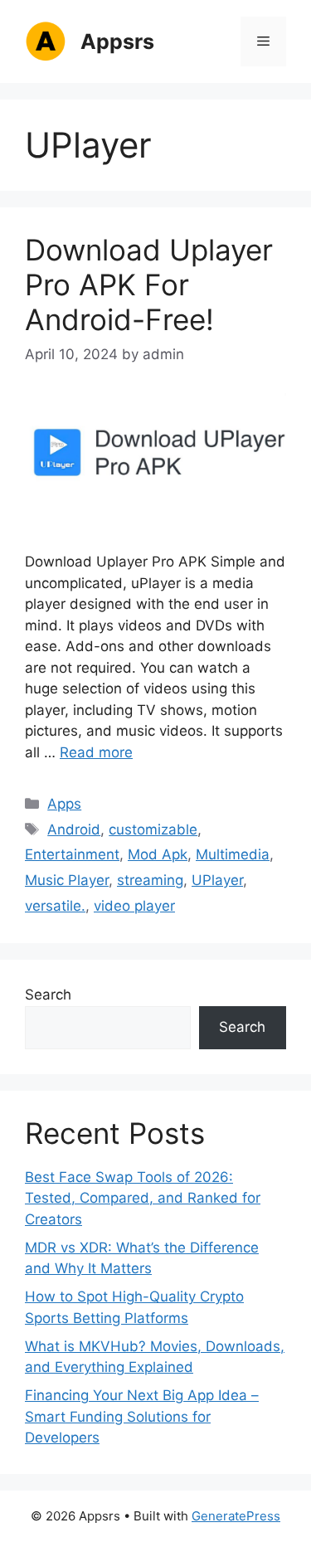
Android (73, 829)
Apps (64, 803)
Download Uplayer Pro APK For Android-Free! (149, 284)
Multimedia (233, 854)
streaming (150, 880)
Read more (96, 752)
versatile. (55, 905)
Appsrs (117, 41)
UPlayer (217, 880)
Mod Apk (157, 854)
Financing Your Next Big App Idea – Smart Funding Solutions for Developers (142, 1416)
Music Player (67, 880)
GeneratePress (236, 1516)
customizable (153, 829)
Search (48, 994)
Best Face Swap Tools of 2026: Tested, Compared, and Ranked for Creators (142, 1198)
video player (134, 905)
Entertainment (72, 854)
